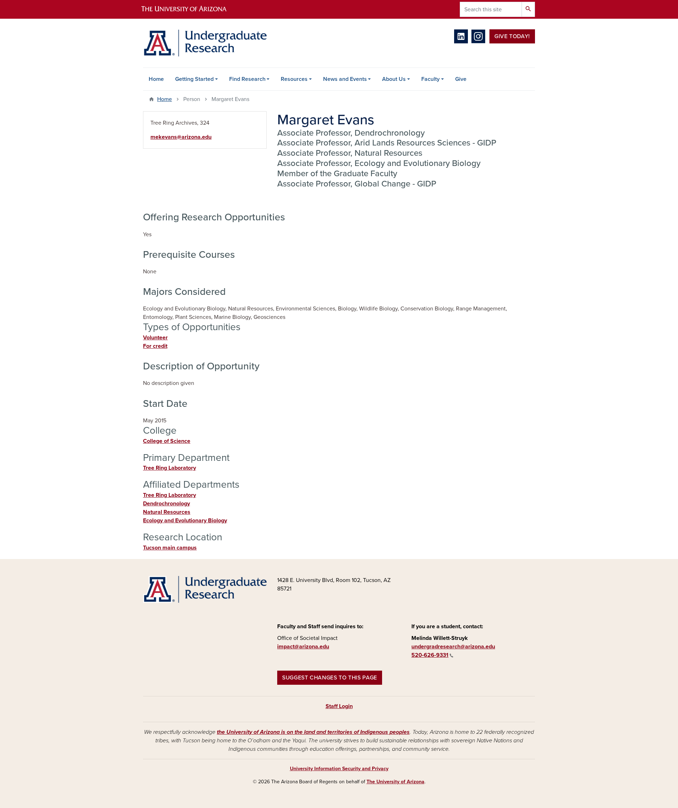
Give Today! (512, 36)
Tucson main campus (170, 547)
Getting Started (194, 79)
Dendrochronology (166, 503)
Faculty (430, 79)
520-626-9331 (429, 655)
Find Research (247, 79)
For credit (155, 346)
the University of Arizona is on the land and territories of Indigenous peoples (313, 732)
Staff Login (339, 706)
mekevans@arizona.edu (181, 137)
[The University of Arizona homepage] (190, 9)
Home (156, 79)
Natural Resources (166, 512)
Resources (294, 79)
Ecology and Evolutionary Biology (185, 520)
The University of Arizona (395, 782)
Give (460, 79)
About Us (394, 79)
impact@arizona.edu (303, 646)
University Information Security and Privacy (339, 769)
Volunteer (155, 337)
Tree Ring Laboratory (169, 467)
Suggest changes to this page (329, 677)
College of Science (166, 441)
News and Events (345, 79)
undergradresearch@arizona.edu (453, 646)
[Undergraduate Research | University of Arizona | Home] (205, 43)
